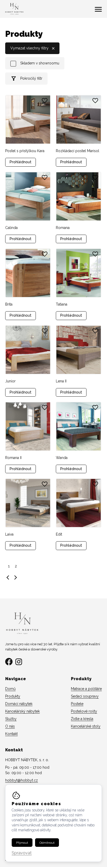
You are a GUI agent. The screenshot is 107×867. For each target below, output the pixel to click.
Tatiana (61, 304)
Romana (63, 228)
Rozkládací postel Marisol (77, 151)
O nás (10, 726)
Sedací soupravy (85, 696)
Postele (77, 704)
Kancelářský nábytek (22, 711)
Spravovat (22, 853)
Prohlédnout (20, 162)
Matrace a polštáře (86, 689)
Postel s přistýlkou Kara (24, 151)
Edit (59, 534)
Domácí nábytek (18, 704)
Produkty (12, 696)
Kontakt (11, 734)
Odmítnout (47, 842)
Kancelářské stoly (86, 726)
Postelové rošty (84, 711)
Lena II (61, 381)
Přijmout (22, 842)
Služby (11, 719)
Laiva (9, 534)
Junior (10, 381)
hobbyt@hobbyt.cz (21, 780)
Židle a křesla (82, 719)
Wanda (62, 458)
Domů (10, 689)
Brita (8, 304)
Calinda (11, 228)
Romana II (13, 458)
